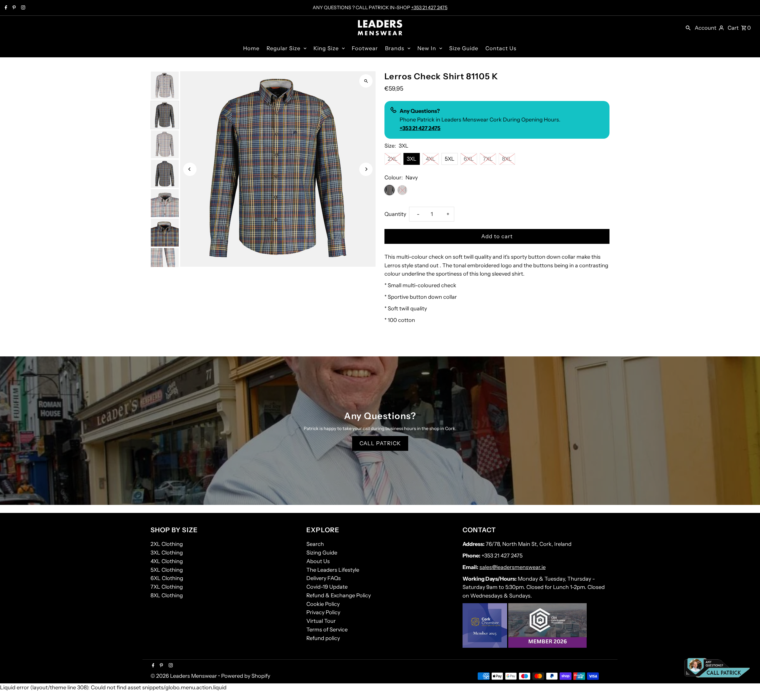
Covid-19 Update (327, 587)
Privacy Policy (323, 612)
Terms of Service (327, 629)
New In (426, 48)
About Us (318, 561)
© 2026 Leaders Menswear (184, 676)
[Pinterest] (13, 8)
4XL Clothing (167, 561)
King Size (326, 48)
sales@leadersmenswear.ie (512, 567)
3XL (412, 159)
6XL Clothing (167, 578)
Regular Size (283, 48)
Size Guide (463, 48)
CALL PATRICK (380, 443)
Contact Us (501, 48)
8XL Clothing (167, 595)
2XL (393, 159)
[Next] (366, 169)
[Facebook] (5, 8)
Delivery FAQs (323, 578)
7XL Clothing (167, 587)
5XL (450, 159)
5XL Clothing (167, 570)
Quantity (395, 214)
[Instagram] (22, 8)
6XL (469, 159)
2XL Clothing (167, 544)
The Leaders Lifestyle (332, 570)
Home (251, 48)
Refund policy (323, 638)
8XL (507, 159)
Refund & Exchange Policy (338, 595)
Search (315, 544)
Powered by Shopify (245, 676)
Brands (394, 48)
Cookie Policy (323, 604)
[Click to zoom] (366, 81)
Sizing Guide (321, 552)
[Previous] (190, 169)
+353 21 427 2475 (429, 7)
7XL (488, 159)
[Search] (688, 28)
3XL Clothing (167, 552)
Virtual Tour (321, 621)
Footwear (365, 48)
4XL (431, 159)
